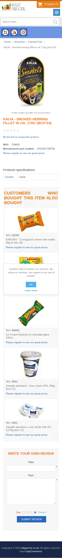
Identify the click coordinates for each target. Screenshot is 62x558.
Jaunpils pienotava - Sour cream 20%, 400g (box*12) (30, 387)
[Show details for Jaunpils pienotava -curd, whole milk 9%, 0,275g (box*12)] (31, 409)
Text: (31, 475)
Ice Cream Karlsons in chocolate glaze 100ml (27, 336)
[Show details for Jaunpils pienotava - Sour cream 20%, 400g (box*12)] (31, 363)
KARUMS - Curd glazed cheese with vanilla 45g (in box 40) (30, 241)
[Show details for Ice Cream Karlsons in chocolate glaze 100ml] (31, 312)
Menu (56, 12)
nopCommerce (34, 551)
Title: (31, 462)
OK (31, 284)
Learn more (31, 290)
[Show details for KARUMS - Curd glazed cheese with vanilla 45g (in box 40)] (31, 220)
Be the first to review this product (21, 137)
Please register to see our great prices (24, 153)
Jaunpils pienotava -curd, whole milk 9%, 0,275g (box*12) (28, 429)
